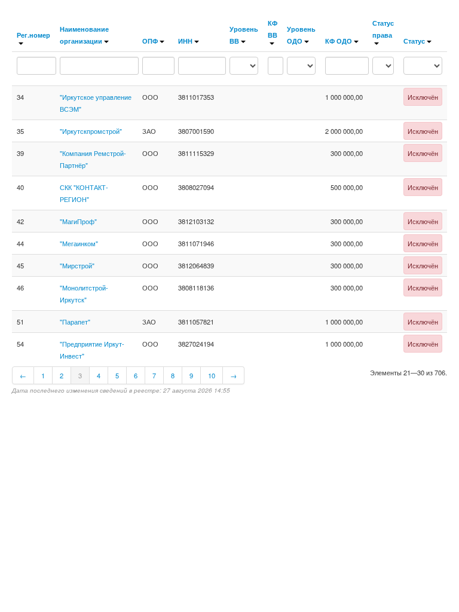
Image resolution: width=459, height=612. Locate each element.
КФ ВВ (272, 28)
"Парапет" (75, 321)
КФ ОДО (338, 40)
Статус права (383, 28)
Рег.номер (33, 34)
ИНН (185, 40)
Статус (414, 40)
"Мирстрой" (77, 265)
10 (211, 375)
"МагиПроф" (78, 221)
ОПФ (150, 40)
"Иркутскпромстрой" (91, 131)
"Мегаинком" (79, 243)
